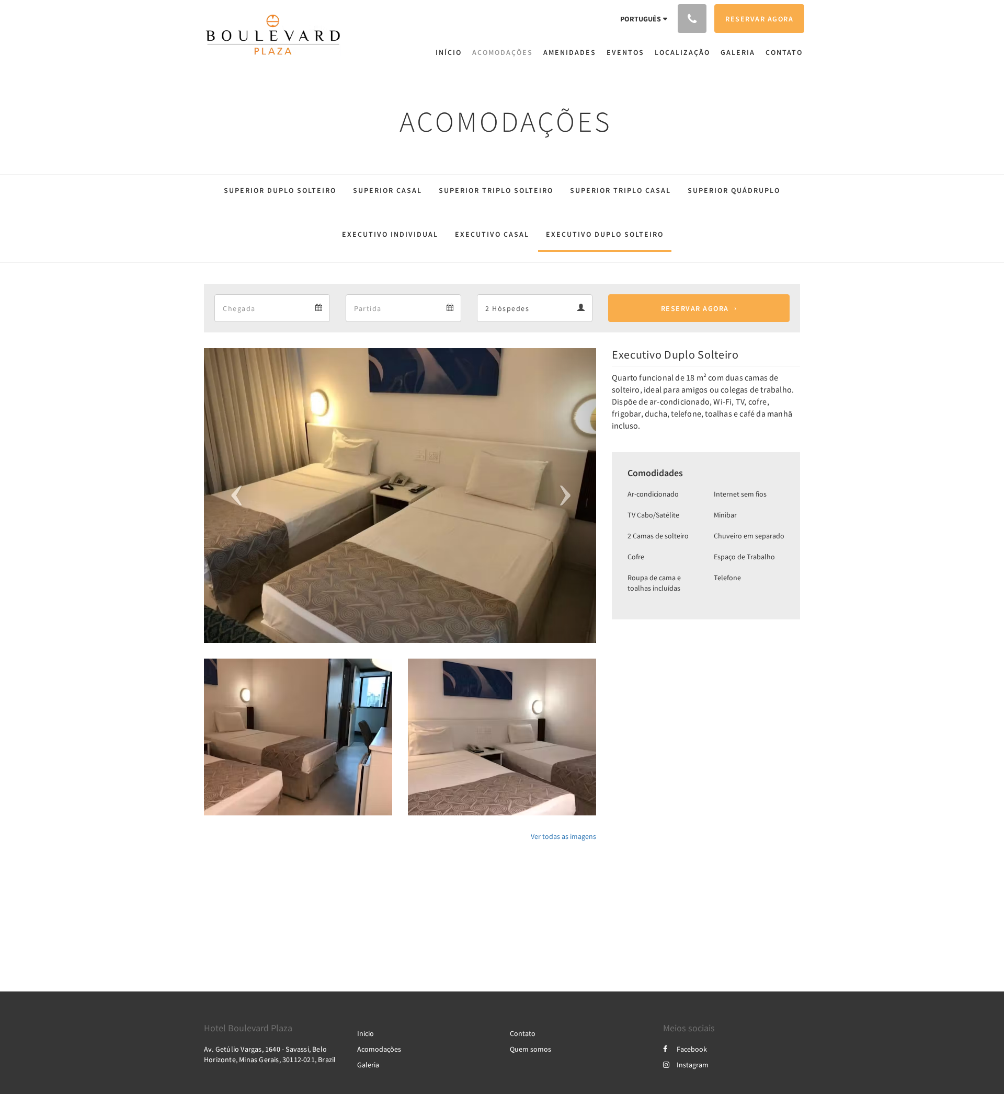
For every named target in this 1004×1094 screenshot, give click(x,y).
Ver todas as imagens (563, 836)
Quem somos (530, 1049)
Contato (522, 1033)
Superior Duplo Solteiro (280, 190)
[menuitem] (451, 52)
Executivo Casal (492, 234)
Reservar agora (695, 308)
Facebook (692, 1049)
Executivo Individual (390, 234)
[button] (233, 495)
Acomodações (379, 1049)
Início (365, 1033)
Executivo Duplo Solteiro (605, 234)
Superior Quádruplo (734, 190)
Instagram (693, 1064)
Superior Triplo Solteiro (496, 190)
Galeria (368, 1064)
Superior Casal (387, 190)
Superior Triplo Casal (620, 190)
